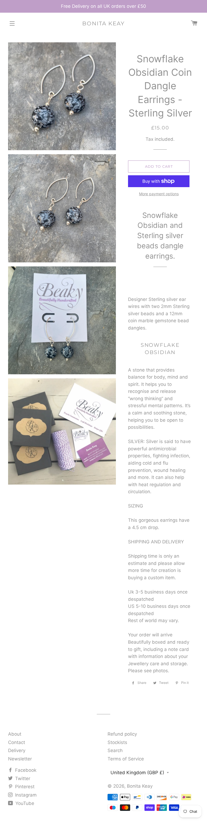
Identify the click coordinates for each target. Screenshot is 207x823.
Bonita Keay (103, 23)
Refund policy (122, 734)
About (14, 734)
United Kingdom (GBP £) (137, 772)
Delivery (16, 750)
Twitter (22, 778)
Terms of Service (126, 759)
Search (115, 750)
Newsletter (20, 759)
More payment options (159, 193)
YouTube (24, 803)
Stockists (117, 742)
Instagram (25, 795)
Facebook (25, 770)
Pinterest (24, 786)
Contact (16, 742)
